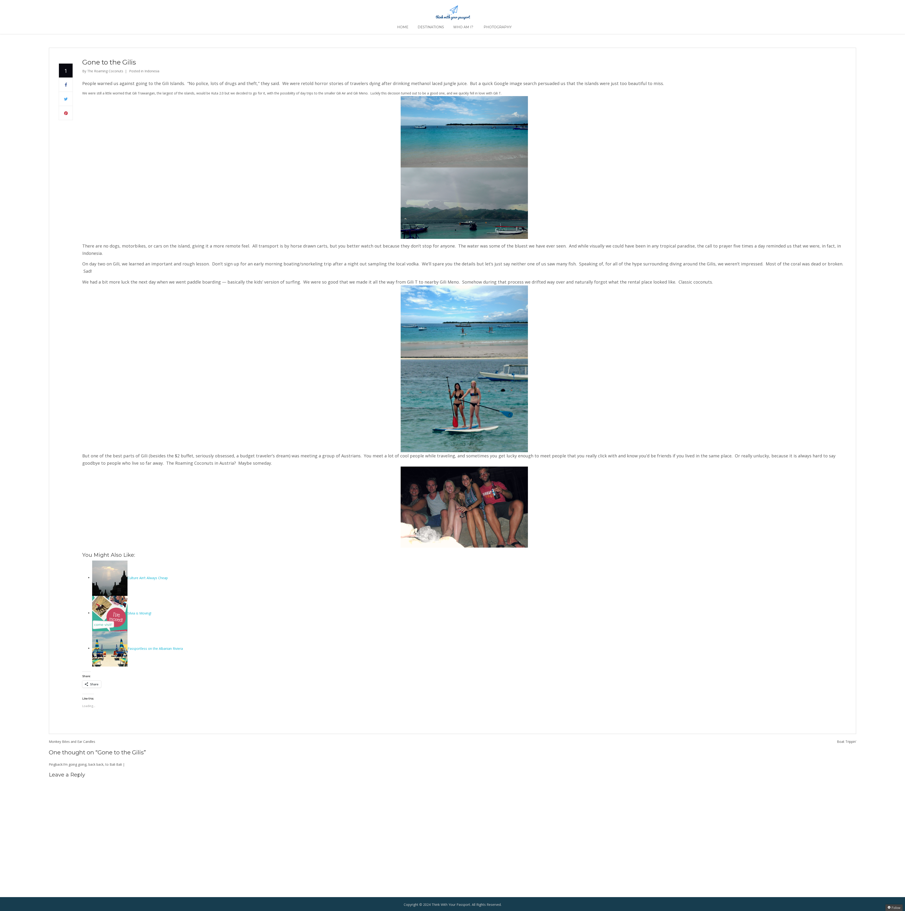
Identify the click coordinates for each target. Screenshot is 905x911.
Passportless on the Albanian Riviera (155, 648)
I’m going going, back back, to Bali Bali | (94, 764)
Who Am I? (463, 27)
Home (402, 27)
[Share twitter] (66, 99)
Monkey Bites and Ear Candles (72, 741)
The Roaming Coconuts (105, 71)
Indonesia (151, 71)
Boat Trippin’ (846, 741)
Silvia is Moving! (139, 613)
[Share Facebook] (66, 85)
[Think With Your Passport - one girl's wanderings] (452, 10)
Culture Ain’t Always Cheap (148, 577)
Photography (498, 27)
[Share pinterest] (66, 113)
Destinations (431, 27)
